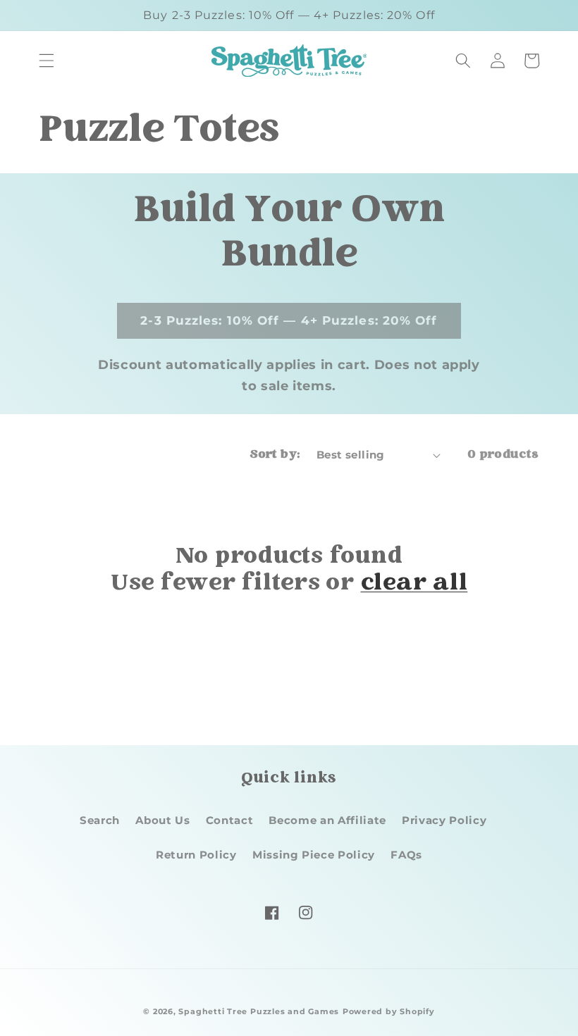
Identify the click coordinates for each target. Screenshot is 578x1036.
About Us (162, 820)
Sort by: (275, 455)
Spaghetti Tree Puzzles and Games (258, 1011)
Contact (230, 820)
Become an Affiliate (327, 820)
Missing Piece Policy (313, 854)
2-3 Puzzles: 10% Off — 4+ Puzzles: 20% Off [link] (288, 320)
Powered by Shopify (389, 1011)
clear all (414, 584)
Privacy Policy (444, 820)
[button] (46, 60)
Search (100, 820)
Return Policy (196, 854)
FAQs (406, 854)
